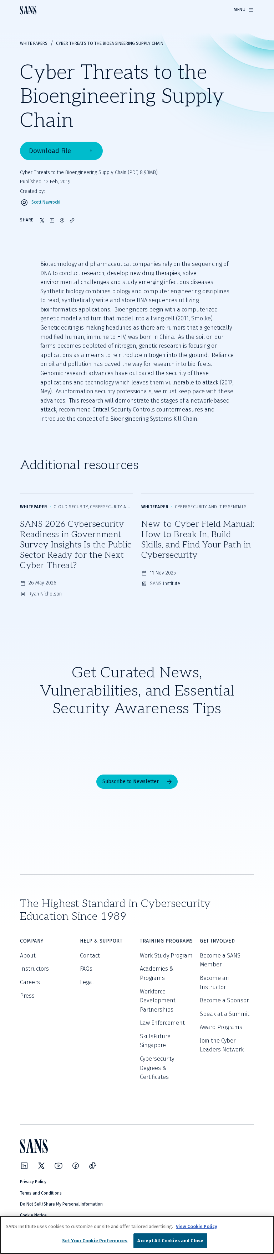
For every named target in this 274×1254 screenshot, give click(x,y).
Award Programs (221, 1027)
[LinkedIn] (24, 1165)
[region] (137, 1235)
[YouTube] (58, 1165)
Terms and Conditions (41, 1193)
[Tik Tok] (92, 1165)
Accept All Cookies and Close (170, 1240)
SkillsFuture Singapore (155, 1041)
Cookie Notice (33, 1215)
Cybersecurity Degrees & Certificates (157, 1067)
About (28, 955)
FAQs (86, 968)
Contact (90, 955)
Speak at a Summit (224, 1014)
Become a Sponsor (224, 1000)
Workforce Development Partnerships (158, 1000)
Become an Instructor (214, 983)
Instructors (34, 968)
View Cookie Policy (196, 1226)
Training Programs (166, 941)
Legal (87, 982)
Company (32, 941)
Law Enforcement (162, 1022)
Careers (30, 982)
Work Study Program (166, 955)
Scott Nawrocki (45, 202)
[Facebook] (75, 1165)
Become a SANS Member (220, 960)
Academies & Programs (156, 973)
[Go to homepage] (28, 10)
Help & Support (101, 941)
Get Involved (217, 941)
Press (27, 995)
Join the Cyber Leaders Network (222, 1045)
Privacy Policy (33, 1181)
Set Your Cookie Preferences (95, 1240)
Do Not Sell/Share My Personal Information (61, 1204)
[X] (41, 1165)
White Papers (33, 43)
